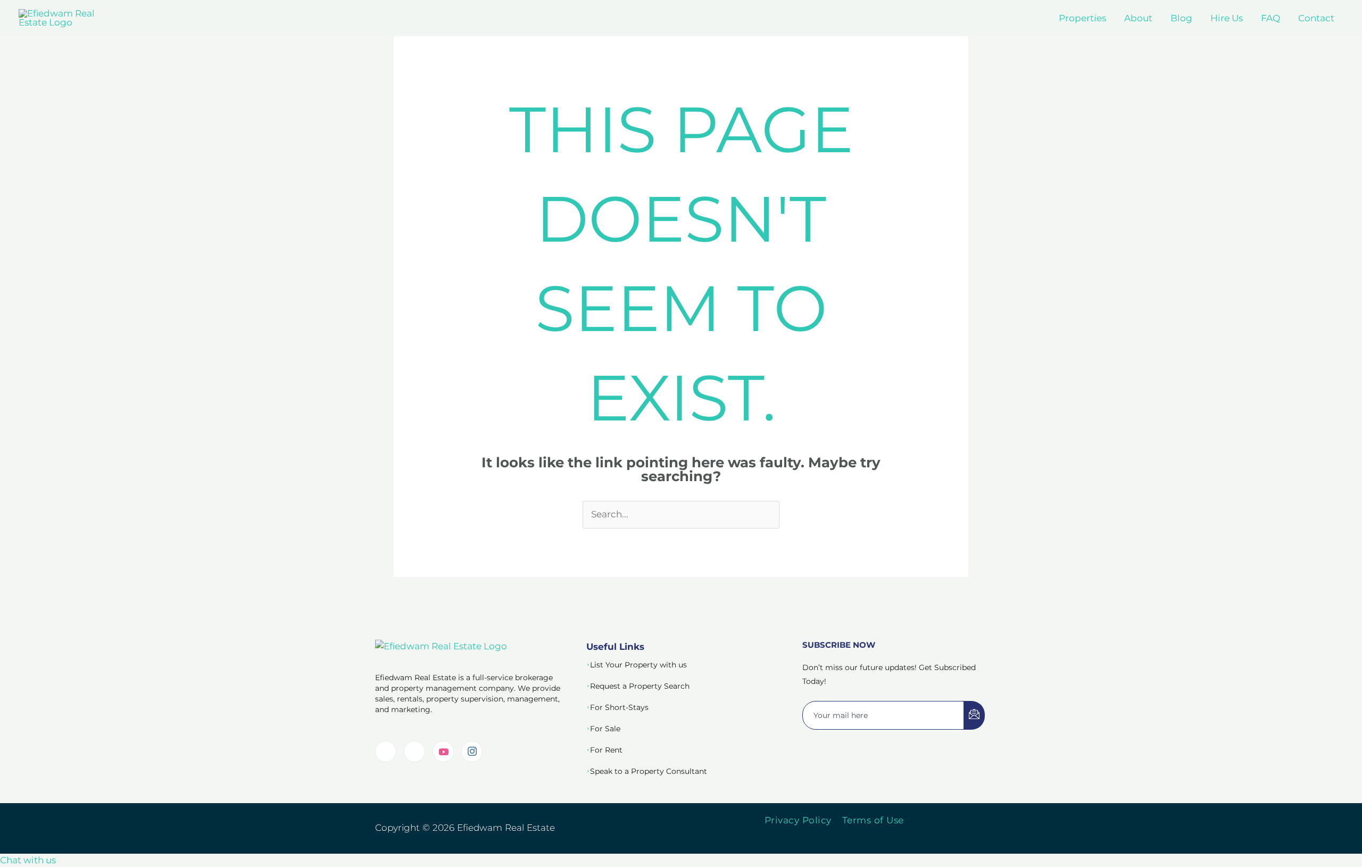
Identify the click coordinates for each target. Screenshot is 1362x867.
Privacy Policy (798, 820)
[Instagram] (472, 751)
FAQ (1270, 18)
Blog (1181, 18)
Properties (1082, 18)
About (1138, 18)
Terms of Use (873, 820)
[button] (28, 860)
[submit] (974, 715)
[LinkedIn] (385, 751)
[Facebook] (414, 751)
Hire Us (1226, 18)
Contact (1316, 18)
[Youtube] (443, 751)
